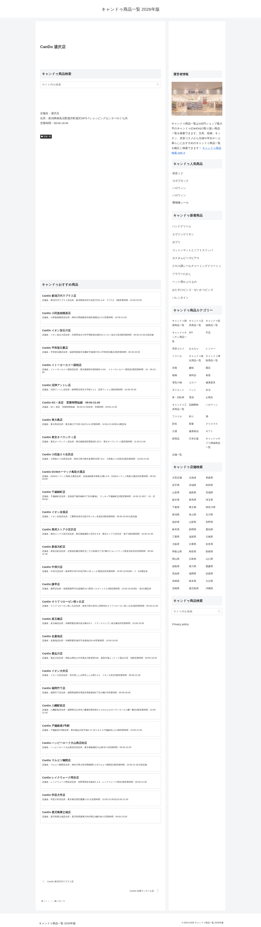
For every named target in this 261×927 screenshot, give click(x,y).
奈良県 (209, 544)
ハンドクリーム (181, 226)
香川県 (192, 566)
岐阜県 (175, 529)
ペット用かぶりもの (184, 281)
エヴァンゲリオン (183, 234)
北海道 (192, 477)
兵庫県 (192, 544)
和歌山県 (177, 551)
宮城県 (192, 485)
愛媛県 (209, 566)
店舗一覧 (47, 136)
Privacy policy (180, 624)
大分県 (209, 581)
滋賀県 (192, 536)
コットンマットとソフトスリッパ (192, 250)
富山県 (192, 514)
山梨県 (192, 522)
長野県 (209, 522)
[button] (158, 84)
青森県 (209, 477)
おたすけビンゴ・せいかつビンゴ (192, 289)
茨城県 (209, 492)
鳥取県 (192, 551)
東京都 (192, 507)
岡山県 (175, 559)
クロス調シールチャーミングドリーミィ (196, 265)
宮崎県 (175, 588)
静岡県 (192, 529)
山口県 (209, 559)
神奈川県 (210, 507)
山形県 (175, 492)
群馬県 (192, 499)
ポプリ (176, 242)
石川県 (209, 514)
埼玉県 (209, 499)
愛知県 (209, 529)
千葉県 (175, 507)
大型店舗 (177, 477)
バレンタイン (180, 297)
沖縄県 (209, 588)
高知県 (175, 573)
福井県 (175, 522)
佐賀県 (209, 573)
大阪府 (175, 544)
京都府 (209, 536)
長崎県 (175, 581)
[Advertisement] (100, 34)
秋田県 (209, 485)
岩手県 (175, 485)
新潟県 (175, 514)
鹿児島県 (194, 588)
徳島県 (175, 566)
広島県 (192, 559)
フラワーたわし (181, 273)
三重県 (175, 536)
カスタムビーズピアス (185, 258)
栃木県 (175, 499)
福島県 (192, 492)
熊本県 (192, 581)
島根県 (209, 551)
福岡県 (192, 573)
